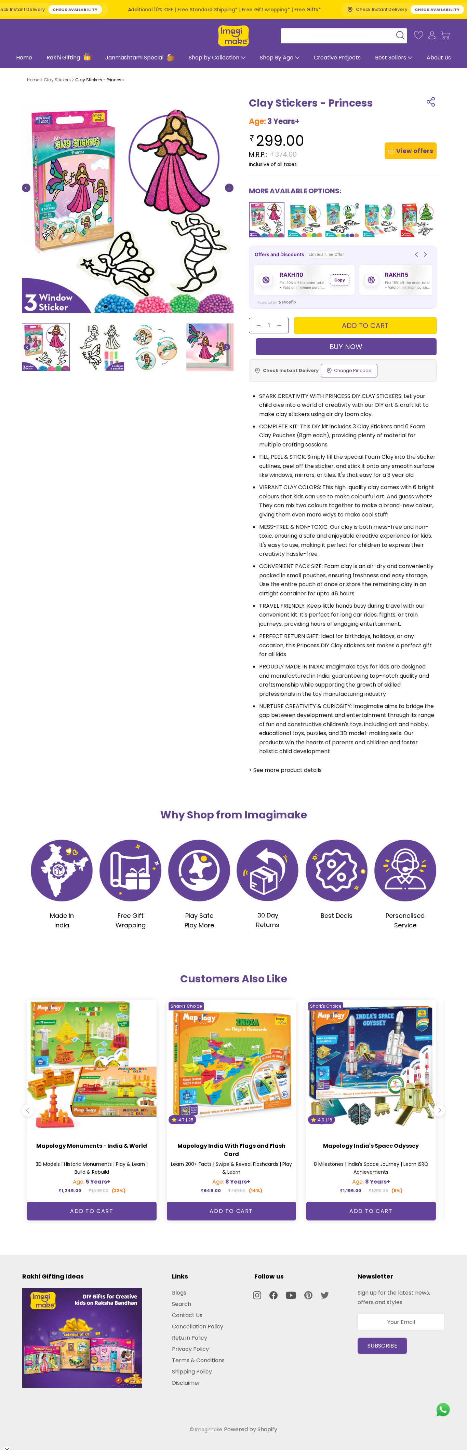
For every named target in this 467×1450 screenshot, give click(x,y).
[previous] (28, 1110)
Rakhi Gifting (63, 57)
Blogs (179, 1293)
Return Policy (189, 1338)
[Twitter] (325, 1295)
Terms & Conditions (198, 1360)
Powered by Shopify (250, 1429)
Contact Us (187, 1315)
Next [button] (226, 347)
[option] (46, 347)
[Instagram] (257, 1295)
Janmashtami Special (135, 57)
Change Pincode (353, 370)
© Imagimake (206, 1429)
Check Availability (345, 9)
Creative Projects (337, 57)
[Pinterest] (308, 1295)
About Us (439, 57)
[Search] (341, 35)
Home (24, 57)
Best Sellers (390, 57)
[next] (439, 1110)
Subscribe (382, 1346)
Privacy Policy (190, 1349)
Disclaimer (186, 1383)
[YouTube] (291, 1295)
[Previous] (26, 187)
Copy (339, 279)
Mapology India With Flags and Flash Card (231, 1150)
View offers (414, 151)
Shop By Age (276, 57)
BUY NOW (346, 346)
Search (181, 1304)
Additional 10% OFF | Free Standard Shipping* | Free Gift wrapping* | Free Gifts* (132, 9)
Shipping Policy (192, 1372)
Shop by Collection (214, 57)
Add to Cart (92, 1211)
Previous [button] (27, 347)
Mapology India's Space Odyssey (371, 1146)
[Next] (229, 187)
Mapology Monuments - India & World (91, 1146)
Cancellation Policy (197, 1326)
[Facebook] (273, 1295)
